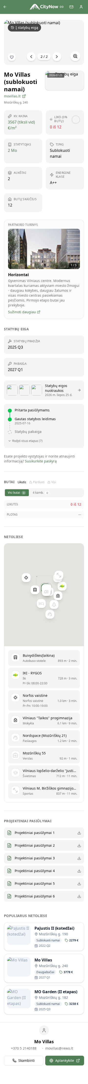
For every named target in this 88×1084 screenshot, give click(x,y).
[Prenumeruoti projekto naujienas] (12, 57)
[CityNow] (44, 7)
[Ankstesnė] (31, 56)
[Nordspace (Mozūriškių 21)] (49, 614)
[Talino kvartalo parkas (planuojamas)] (54, 604)
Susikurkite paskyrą (41, 461)
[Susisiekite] (71, 6)
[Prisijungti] (81, 7)
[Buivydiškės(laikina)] (35, 589)
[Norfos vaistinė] (26, 577)
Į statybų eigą (27, 27)
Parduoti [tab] (38, 482)
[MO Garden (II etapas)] (46, 591)
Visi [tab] (53, 482)
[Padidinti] (75, 56)
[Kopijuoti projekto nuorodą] (62, 7)
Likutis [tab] (22, 482)
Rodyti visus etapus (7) (27, 441)
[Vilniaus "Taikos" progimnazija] (58, 595)
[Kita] (57, 56)
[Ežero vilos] (41, 603)
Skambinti (26, 1060)
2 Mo (12, 150)
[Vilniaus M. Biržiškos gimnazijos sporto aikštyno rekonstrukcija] (59, 575)
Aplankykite (64, 1060)
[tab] (17, 492)
